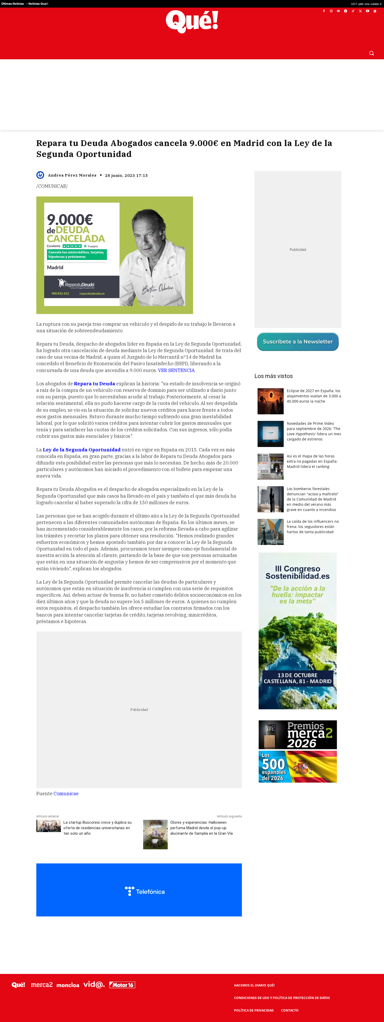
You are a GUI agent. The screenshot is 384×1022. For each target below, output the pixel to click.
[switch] (257, 509)
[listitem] (192, 498)
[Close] (282, 427)
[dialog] (192, 511)
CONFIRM (156, 587)
